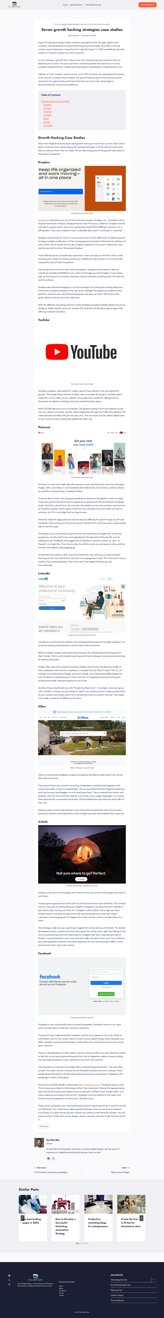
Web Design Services (93, 5)
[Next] (141, 1218)
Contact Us (62, 1291)
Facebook (48, 125)
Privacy (61, 1293)
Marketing (43, 1126)
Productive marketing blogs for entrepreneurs (98, 1222)
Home (65, 5)
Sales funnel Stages (120, 1170)
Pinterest (47, 111)
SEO (117, 670)
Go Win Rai (75, 35)
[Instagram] (9, 1284)
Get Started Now (147, 5)
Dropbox (47, 104)
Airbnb (46, 122)
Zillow (46, 118)
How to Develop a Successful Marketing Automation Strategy (65, 1226)
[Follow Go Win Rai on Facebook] (48, 1158)
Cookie (61, 1295)
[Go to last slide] (22, 1218)
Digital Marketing (73, 24)
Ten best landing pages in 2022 (32, 1220)
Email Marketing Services (121, 1285)
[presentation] (33, 1204)
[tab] (77, 1243)
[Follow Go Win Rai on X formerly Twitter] (53, 1158)
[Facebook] (9, 1275)
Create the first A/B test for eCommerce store (130, 1222)
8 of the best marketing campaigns (51, 1170)
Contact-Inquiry (117, 1295)
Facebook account (92, 1084)
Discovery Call (116, 1290)
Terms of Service (117, 1300)
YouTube (47, 108)
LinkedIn (47, 115)
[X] (9, 1280)
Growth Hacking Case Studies (55, 101)
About (61, 1288)
